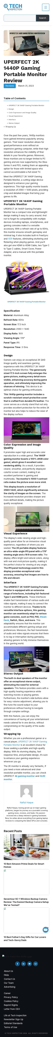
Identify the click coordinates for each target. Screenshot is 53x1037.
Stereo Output (14, 123)
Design (11, 109)
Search (42, 18)
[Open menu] (45, 7)
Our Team (9, 983)
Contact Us (9, 979)
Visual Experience (16, 116)
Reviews (10, 86)
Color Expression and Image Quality (22, 113)
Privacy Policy (11, 997)
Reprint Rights (11, 1005)
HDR (10, 239)
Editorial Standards (13, 1023)
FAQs (6, 975)
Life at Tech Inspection (15, 1015)
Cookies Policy (11, 1001)
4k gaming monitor (25, 776)
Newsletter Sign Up (13, 1019)
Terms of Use (10, 1027)
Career (7, 993)
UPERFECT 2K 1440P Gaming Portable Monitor (26, 105)
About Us (8, 971)
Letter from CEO (12, 1009)
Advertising (9, 987)
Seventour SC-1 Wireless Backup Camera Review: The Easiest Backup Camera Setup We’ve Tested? (26, 902)
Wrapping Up (11, 127)
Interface (12, 120)
